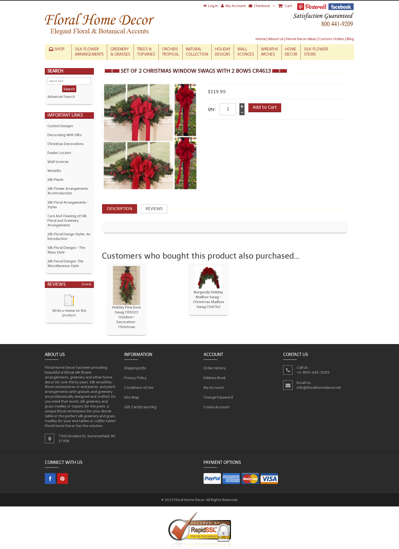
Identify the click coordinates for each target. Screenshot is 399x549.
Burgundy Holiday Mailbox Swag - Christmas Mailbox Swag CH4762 (208, 299)
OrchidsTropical (170, 52)
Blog (350, 39)
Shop (60, 49)
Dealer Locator (59, 153)
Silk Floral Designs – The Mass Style (66, 250)
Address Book (215, 377)
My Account (235, 6)
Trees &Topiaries (146, 52)
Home (261, 39)
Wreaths (54, 171)
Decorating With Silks (64, 135)
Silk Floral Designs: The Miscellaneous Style (65, 263)
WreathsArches (269, 52)
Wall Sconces (58, 162)
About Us (276, 39)
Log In (213, 6)
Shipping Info (135, 368)
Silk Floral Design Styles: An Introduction (68, 236)
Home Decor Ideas (301, 39)
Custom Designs (60, 126)
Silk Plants (55, 180)
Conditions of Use (138, 387)
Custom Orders (331, 39)
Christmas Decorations (65, 144)
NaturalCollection (197, 52)
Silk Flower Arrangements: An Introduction (68, 191)
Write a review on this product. (69, 313)
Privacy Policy (135, 377)
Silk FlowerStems (316, 52)
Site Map (131, 397)
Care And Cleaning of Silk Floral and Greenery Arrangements (67, 220)
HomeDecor (291, 52)
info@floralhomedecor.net (319, 387)
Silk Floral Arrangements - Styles (68, 204)
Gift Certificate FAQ (140, 407)
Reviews (154, 208)
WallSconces (245, 52)
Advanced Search (61, 97)
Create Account (217, 407)
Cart (288, 6)
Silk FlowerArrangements (89, 52)
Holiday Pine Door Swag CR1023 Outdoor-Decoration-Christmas (126, 317)
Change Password (218, 397)
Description (119, 208)
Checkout (262, 6)
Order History (215, 368)
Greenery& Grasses (120, 52)
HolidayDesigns (222, 52)
